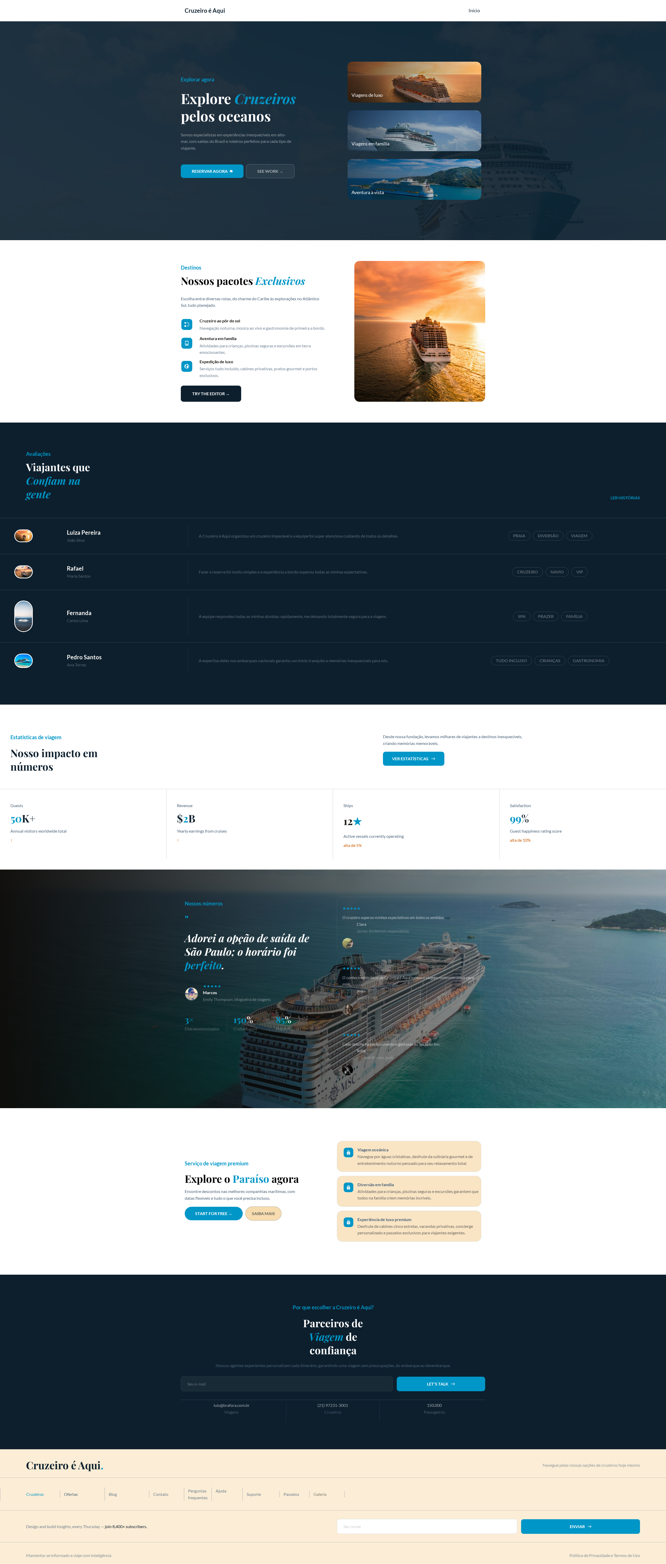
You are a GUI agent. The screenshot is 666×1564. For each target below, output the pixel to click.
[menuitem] (474, 10)
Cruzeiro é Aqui (205, 10)
